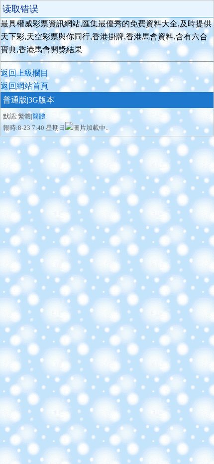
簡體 (38, 116)
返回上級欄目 (24, 73)
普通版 (15, 100)
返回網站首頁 (24, 86)
